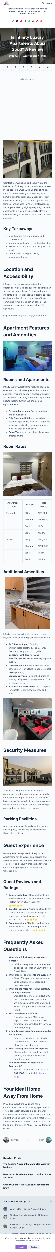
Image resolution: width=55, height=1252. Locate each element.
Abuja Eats (18, 9)
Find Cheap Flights (27, 14)
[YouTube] (37, 21)
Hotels (27, 9)
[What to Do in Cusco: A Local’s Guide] (5, 1209)
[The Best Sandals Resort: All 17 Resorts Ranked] (5, 1217)
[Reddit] (40, 67)
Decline (34, 1247)
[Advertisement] (27, 111)
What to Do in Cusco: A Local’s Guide (28, 1209)
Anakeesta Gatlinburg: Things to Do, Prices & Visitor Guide (31, 1226)
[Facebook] (13, 21)
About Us (42, 11)
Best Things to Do (39, 9)
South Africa (31, 11)
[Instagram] (21, 21)
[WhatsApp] (29, 21)
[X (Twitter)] (17, 21)
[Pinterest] (41, 21)
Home (10, 9)
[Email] (33, 21)
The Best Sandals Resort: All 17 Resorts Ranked (29, 1217)
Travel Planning (16, 11)
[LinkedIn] (32, 67)
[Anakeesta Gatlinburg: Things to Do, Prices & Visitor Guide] (5, 1226)
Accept (21, 1247)
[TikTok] (25, 21)
